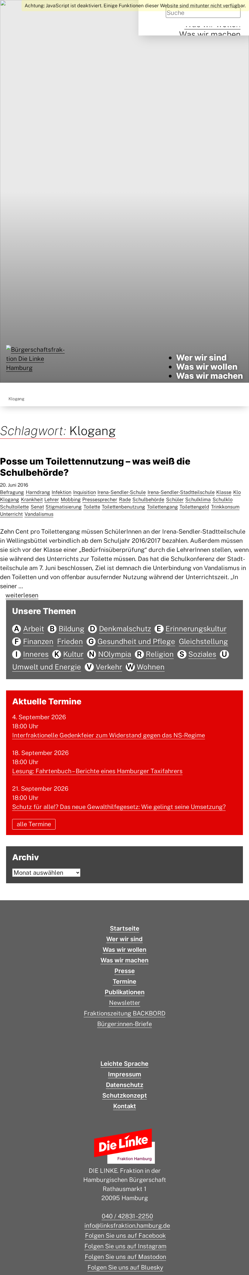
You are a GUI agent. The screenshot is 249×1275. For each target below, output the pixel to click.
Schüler (175, 499)
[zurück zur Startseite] (36, 367)
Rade (125, 499)
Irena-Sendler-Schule (121, 492)
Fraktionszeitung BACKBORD (124, 1013)
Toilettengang (162, 507)
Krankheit (32, 499)
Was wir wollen (206, 367)
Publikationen (125, 992)
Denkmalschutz (125, 628)
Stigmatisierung (64, 507)
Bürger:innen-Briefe (124, 1024)
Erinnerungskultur (196, 628)
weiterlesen (21, 595)
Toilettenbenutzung (123, 507)
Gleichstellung (203, 641)
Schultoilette (14, 507)
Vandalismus (39, 514)
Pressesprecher (99, 499)
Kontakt (124, 1106)
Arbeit (33, 628)
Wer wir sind (201, 358)
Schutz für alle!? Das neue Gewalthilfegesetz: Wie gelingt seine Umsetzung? (119, 806)
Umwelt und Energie (46, 667)
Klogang (9, 499)
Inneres (36, 654)
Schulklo (223, 499)
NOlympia (114, 654)
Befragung (12, 492)
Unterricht (11, 514)
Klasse (223, 492)
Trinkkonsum (225, 507)
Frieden (70, 641)
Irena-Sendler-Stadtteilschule (181, 492)
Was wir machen (209, 34)
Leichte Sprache (124, 1063)
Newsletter (124, 1002)
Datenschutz (124, 1085)
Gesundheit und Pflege (136, 641)
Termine (124, 981)
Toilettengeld (194, 507)
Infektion (61, 492)
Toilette (92, 507)
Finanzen (38, 641)
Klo (237, 492)
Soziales (202, 654)
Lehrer (51, 499)
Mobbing (71, 499)
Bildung (71, 628)
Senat (37, 507)
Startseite (124, 928)
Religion (160, 654)
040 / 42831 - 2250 (127, 1216)
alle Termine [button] (34, 824)
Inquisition (84, 492)
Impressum (124, 1074)
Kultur (73, 654)
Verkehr (109, 667)
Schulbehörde (148, 499)
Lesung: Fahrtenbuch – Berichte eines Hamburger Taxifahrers (97, 771)
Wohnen (151, 667)
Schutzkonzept (124, 1095)
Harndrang (38, 492)
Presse (124, 971)
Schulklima (198, 499)
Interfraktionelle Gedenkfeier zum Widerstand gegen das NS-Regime (108, 735)
